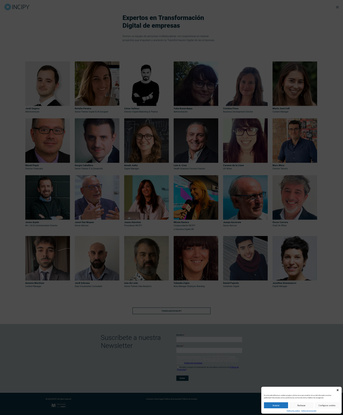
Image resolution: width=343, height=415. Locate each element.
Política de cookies (293, 411)
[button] (337, 390)
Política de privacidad (308, 411)
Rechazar (301, 405)
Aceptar (276, 405)
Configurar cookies (326, 405)
